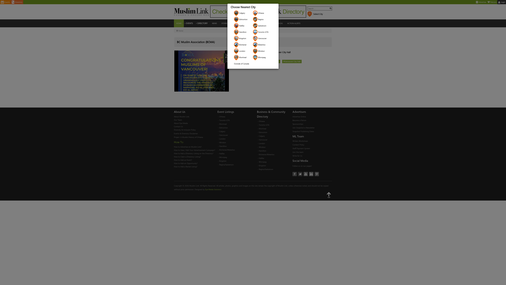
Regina (260, 19)
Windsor (261, 51)
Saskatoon (261, 25)
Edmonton (243, 19)
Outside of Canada (241, 63)
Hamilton (242, 32)
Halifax (241, 25)
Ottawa (260, 13)
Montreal (242, 57)
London (242, 51)
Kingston (242, 38)
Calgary (242, 13)
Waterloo (261, 44)
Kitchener (243, 44)
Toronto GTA (262, 32)
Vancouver (262, 38)
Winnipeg (261, 57)
